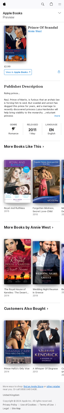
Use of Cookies (28, 405)
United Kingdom (11, 395)
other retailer (53, 386)
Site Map (16, 408)
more (57, 115)
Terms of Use (46, 405)
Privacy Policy (10, 405)
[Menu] (59, 4)
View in (17, 72)
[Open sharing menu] (58, 72)
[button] (42, 4)
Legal (6, 408)
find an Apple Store (33, 386)
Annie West (35, 31)
